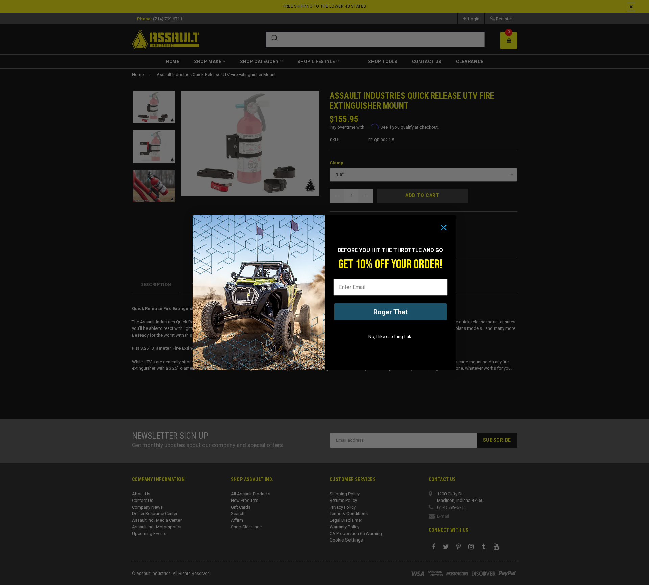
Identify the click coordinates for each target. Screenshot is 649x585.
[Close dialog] (444, 228)
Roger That (390, 312)
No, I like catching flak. (390, 336)
